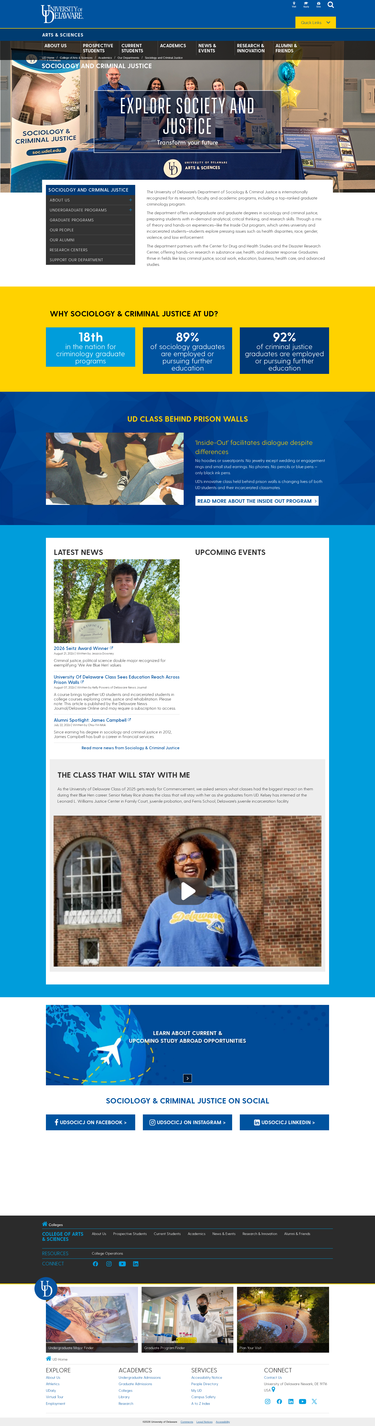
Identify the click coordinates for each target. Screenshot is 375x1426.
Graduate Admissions (135, 1384)
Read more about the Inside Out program (254, 501)
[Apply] (306, 5)
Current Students (132, 48)
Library (124, 1397)
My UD (196, 1390)
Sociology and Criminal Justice (164, 57)
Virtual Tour (55, 1397)
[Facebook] (279, 1402)
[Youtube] (302, 1402)
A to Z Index (200, 1403)
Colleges (125, 1390)
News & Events (207, 48)
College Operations (107, 1253)
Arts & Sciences (62, 34)
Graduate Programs (72, 220)
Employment (55, 1403)
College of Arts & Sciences (76, 57)
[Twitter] (314, 1402)
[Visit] (294, 5)
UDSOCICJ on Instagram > (190, 1122)
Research (126, 1403)
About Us (55, 45)
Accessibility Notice (206, 1377)
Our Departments (128, 57)
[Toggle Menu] (131, 200)
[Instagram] (267, 1402)
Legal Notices (204, 1421)
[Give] (318, 5)
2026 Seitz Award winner (81, 648)
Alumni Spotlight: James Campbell (90, 719)
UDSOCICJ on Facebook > (92, 1122)
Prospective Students (98, 48)
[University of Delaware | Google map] (273, 1390)
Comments (187, 1421)
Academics (173, 45)
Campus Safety (203, 1397)
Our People (62, 230)
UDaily (51, 1390)
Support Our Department (76, 259)
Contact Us (273, 1377)
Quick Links (311, 22)
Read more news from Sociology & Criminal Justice (131, 747)
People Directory (204, 1384)
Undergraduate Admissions (140, 1377)
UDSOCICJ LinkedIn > (287, 1122)
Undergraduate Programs (78, 210)
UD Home (48, 57)
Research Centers (69, 249)
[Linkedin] (291, 1402)
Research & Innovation (251, 48)
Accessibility (223, 1421)
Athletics (52, 1384)
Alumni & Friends (286, 48)
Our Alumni (62, 239)
